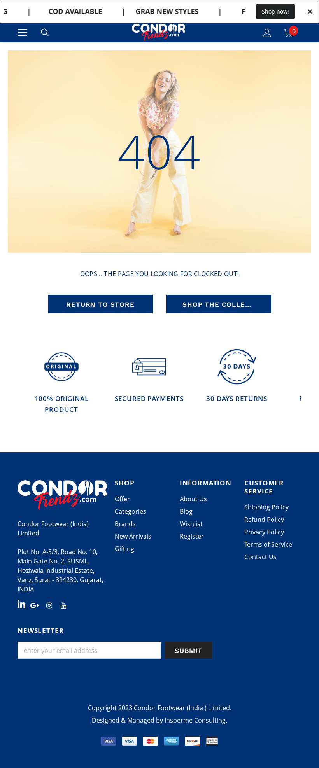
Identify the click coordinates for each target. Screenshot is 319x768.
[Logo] (158, 32)
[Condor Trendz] (62, 495)
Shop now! (275, 11)
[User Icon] (267, 33)
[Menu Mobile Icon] (22, 32)
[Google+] (35, 605)
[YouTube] (63, 605)
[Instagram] (49, 605)
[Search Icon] (45, 33)
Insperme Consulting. (196, 720)
